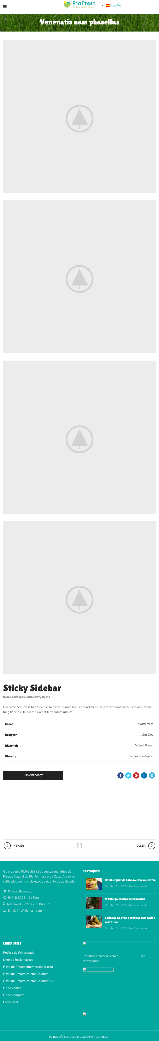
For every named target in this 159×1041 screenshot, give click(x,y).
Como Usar (10, 1002)
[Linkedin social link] (144, 775)
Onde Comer (12, 988)
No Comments (138, 886)
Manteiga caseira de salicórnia (125, 899)
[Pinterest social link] (136, 775)
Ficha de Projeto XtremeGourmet (25, 974)
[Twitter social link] (128, 775)
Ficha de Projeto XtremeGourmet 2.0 (28, 981)
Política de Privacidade (18, 953)
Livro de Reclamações (18, 960)
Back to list (80, 846)
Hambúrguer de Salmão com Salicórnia (130, 880)
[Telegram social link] (152, 775)
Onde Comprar (13, 995)
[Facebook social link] (120, 775)
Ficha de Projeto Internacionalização (28, 967)
